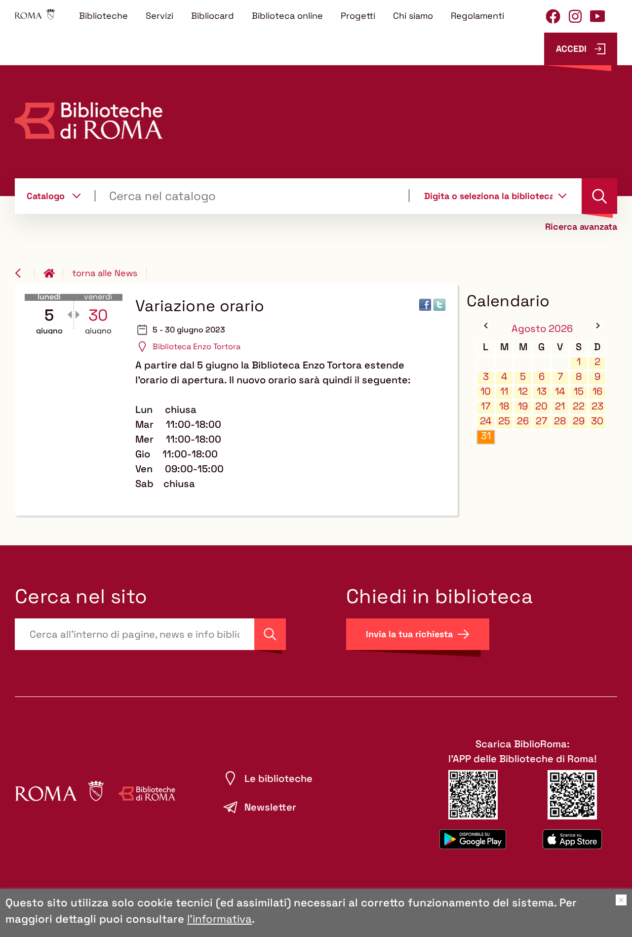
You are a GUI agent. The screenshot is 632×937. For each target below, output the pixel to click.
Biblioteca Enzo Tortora (196, 346)
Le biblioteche (278, 778)
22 (579, 406)
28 (560, 421)
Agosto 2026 (542, 328)
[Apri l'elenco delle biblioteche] (562, 195)
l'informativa (219, 919)
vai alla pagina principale (53, 273)
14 (560, 391)
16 (597, 391)
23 (597, 406)
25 (504, 421)
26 (523, 421)
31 (486, 436)
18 (504, 406)
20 (541, 406)
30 (597, 421)
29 (579, 421)
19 (523, 406)
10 (485, 391)
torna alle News (104, 273)
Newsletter (270, 807)
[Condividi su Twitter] (439, 305)
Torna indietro (25, 273)
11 (504, 391)
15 (579, 391)
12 (523, 391)
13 (542, 391)
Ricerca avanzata (581, 227)
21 (560, 406)
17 (485, 406)
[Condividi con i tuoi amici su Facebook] (425, 305)
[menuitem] (103, 15)
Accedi (571, 48)
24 (486, 421)
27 (541, 421)
